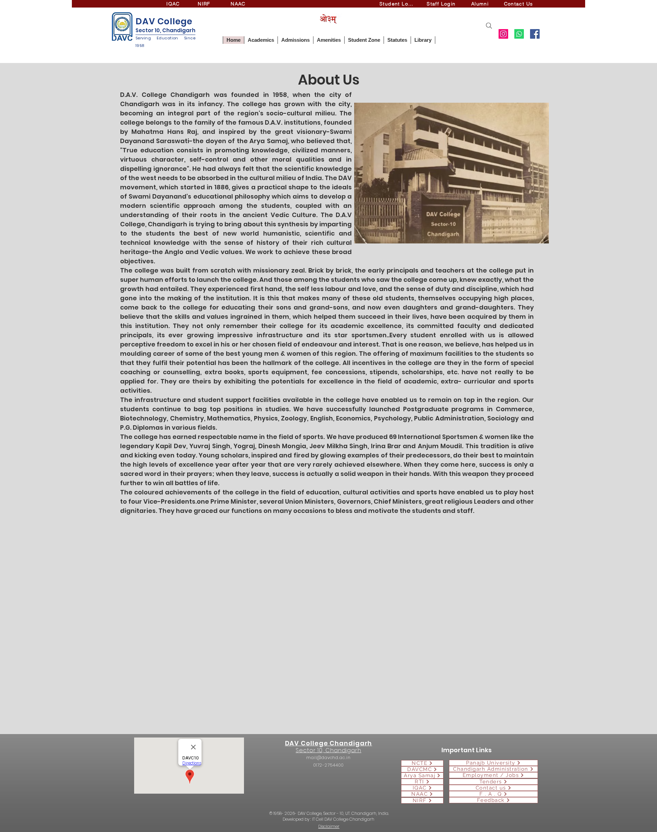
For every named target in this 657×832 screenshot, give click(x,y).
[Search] (489, 25)
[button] (261, 40)
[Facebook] (535, 34)
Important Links (466, 750)
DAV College (164, 21)
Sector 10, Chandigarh (165, 30)
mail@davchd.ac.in (328, 757)
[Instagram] (503, 34)
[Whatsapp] (519, 34)
